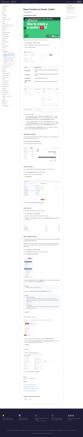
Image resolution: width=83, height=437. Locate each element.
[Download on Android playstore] (69, 416)
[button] (13, 2)
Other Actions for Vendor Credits (9, 62)
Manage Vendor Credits (8, 59)
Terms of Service (38, 430)
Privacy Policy (45, 430)
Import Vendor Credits (71, 12)
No (30, 399)
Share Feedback (71, 18)
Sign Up (79, 1)
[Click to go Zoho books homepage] (3, 2)
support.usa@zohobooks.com (57, 419)
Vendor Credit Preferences (9, 63)
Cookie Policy (59, 430)
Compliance (17, 430)
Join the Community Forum (72, 16)
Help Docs (8, 1)
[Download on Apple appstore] (71, 416)
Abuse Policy (74, 430)
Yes (26, 399)
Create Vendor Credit (71, 7)
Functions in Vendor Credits (9, 57)
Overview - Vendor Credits (9, 53)
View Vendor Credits (70, 9)
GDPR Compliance (67, 430)
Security (12, 430)
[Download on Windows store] (73, 416)
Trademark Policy (53, 430)
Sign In (74, 1)
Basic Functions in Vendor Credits (9, 55)
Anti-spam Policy (31, 430)
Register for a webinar (23, 419)
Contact (7, 430)
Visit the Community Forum (7, 419)
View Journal (69, 11)
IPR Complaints (23, 430)
